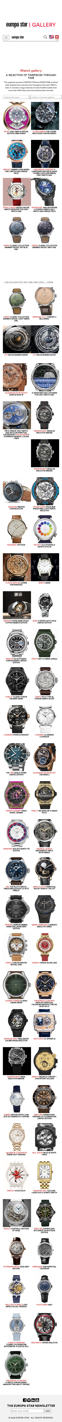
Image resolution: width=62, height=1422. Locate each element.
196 (35, 282)
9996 (50, 282)
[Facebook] (25, 1399)
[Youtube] (37, 1399)
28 (7, 282)
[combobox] (17, 97)
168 (30, 282)
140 (25, 282)
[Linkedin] (33, 1399)
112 (20, 282)
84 (16, 282)
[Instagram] (29, 1399)
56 (11, 282)
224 (41, 282)
